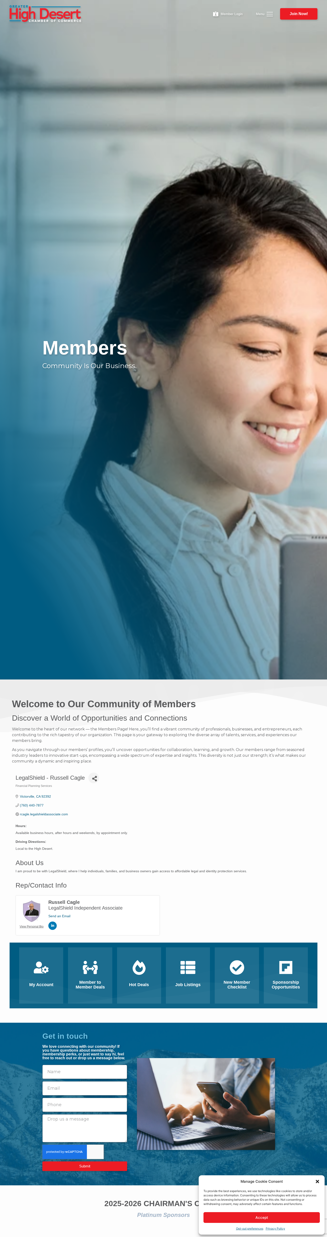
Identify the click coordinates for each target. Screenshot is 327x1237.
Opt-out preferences (249, 1228)
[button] (317, 1181)
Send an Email (59, 916)
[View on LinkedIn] (52, 929)
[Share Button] (93, 778)
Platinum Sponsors (163, 1215)
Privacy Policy (275, 1228)
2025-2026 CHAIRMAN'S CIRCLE (163, 1203)
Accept (261, 1217)
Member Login (232, 14)
